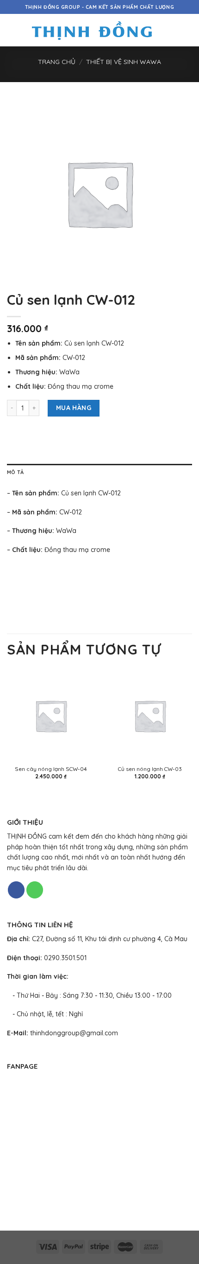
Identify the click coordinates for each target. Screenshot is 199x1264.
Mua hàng (73, 408)
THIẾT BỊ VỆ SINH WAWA (123, 62)
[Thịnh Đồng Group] (92, 30)
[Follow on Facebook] (16, 889)
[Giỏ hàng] (187, 30)
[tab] (99, 472)
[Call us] (34, 889)
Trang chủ (56, 62)
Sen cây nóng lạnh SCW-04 (51, 768)
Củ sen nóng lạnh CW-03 (150, 768)
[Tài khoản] (171, 30)
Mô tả (15, 472)
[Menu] (12, 30)
